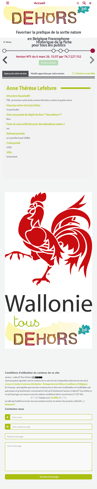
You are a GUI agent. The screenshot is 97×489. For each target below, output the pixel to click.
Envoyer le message (49, 476)
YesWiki (54, 397)
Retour (9, 42)
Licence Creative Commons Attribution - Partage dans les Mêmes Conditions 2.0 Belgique (46, 384)
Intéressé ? (10, 404)
